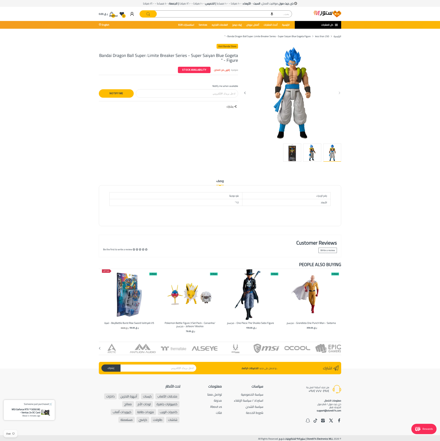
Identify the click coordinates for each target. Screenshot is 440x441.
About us (216, 407)
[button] (272, 14)
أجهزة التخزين (128, 396)
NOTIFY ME (116, 93)
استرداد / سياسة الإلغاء (248, 400)
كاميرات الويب (168, 412)
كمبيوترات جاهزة (167, 404)
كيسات (147, 396)
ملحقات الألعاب (167, 396)
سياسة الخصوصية (252, 394)
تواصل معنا (214, 394)
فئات (219, 413)
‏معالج (128, 404)
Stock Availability (194, 69)
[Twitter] (331, 421)
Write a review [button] (327, 250)
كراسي (143, 420)
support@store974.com (329, 410)
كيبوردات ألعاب (122, 412)
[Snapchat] (308, 420)
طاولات (157, 420)
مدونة (218, 400)
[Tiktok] (315, 420)
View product (129, 298)
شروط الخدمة (254, 413)
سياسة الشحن (254, 407)
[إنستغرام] (323, 420)
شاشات (172, 420)
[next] (337, 301)
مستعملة (126, 420)
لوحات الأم (144, 404)
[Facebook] (339, 420)
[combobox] (216, 14)
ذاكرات (110, 396)
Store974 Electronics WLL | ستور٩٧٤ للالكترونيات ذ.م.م (306, 439)
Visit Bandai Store (227, 46)
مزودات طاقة (145, 412)
